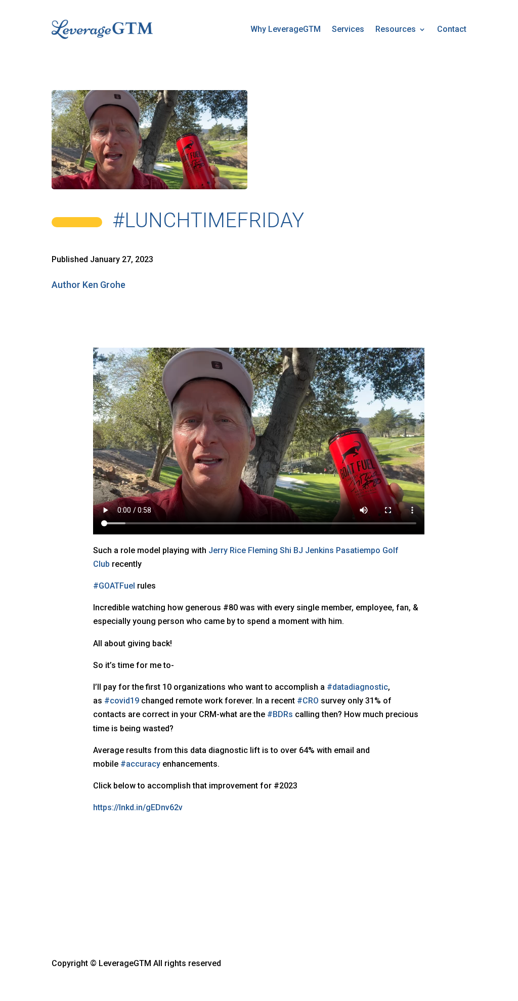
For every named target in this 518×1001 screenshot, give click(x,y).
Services (348, 29)
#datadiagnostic (357, 687)
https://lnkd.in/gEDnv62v (138, 807)
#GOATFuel (114, 586)
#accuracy (140, 764)
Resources (395, 29)
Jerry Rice (227, 550)
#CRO (308, 700)
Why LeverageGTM (285, 29)
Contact (451, 29)
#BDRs (280, 714)
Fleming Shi (269, 550)
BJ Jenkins (313, 550)
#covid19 (121, 700)
